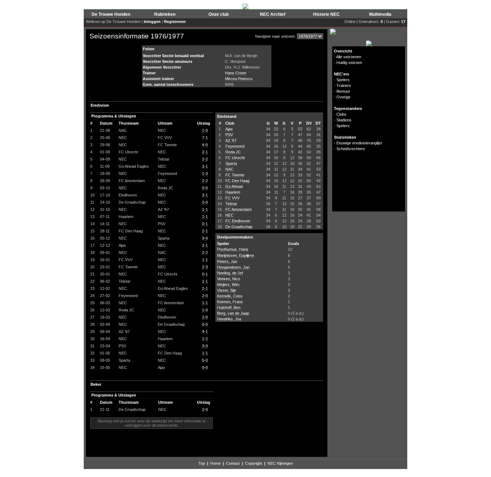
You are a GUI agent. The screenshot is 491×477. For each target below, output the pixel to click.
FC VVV (232, 198)
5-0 (205, 360)
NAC (229, 169)
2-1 (205, 152)
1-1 (205, 209)
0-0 (205, 188)
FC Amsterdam (238, 209)
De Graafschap (238, 226)
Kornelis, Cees (230, 296)
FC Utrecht (235, 158)
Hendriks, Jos (229, 319)
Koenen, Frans (230, 302)
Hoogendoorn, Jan (233, 267)
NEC (229, 215)
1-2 (205, 339)
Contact (233, 463)
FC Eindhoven (237, 221)
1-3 (205, 173)
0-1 (205, 224)
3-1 (205, 166)
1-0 (205, 130)
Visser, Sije (226, 290)
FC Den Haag (237, 181)
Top (201, 463)
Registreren (175, 21)
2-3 (205, 267)
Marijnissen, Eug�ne (235, 255)
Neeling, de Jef (230, 273)
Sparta (231, 163)
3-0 (205, 202)
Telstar (231, 204)
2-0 (205, 295)
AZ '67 (231, 140)
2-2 (205, 159)
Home (215, 463)
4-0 (205, 145)
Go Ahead (234, 186)
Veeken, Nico (228, 279)
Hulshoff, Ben (228, 307)
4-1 (205, 331)
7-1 (205, 137)
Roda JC (233, 152)
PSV (229, 135)
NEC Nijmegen (280, 463)
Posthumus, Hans (232, 249)
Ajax (229, 129)
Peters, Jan (227, 261)
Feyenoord (234, 146)
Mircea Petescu (238, 79)
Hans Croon (235, 73)
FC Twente (234, 175)
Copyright (253, 463)
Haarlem (232, 192)
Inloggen (152, 21)
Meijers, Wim (228, 284)
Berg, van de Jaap (233, 313)
